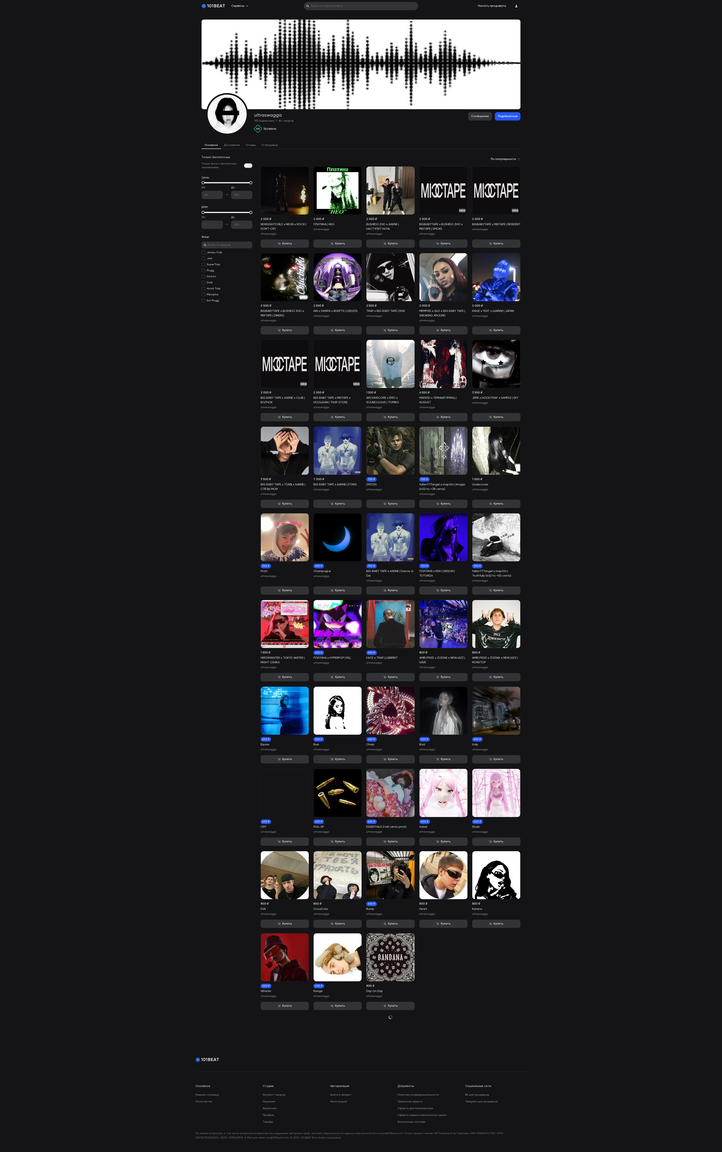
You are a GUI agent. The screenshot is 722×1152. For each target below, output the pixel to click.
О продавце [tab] (270, 145)
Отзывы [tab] (251, 145)
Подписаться (507, 116)
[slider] (203, 182)
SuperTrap (213, 264)
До (233, 187)
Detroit (211, 276)
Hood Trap (214, 288)
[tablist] (361, 145)
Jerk (209, 258)
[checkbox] (203, 252)
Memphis (212, 294)
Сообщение (480, 116)
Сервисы (237, 6)
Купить (287, 243)
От (204, 187)
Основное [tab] (211, 145)
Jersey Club (214, 252)
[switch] (248, 165)
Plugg (210, 270)
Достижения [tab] (232, 145)
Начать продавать (492, 6)
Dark (210, 282)
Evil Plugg (213, 300)
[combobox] (505, 159)
